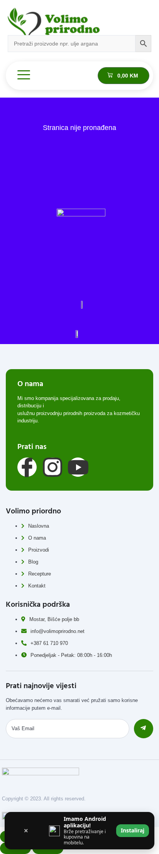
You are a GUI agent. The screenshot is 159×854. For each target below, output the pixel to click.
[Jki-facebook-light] (27, 467)
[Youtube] (78, 467)
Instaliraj (132, 830)
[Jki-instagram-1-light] (52, 467)
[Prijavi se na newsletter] (143, 728)
